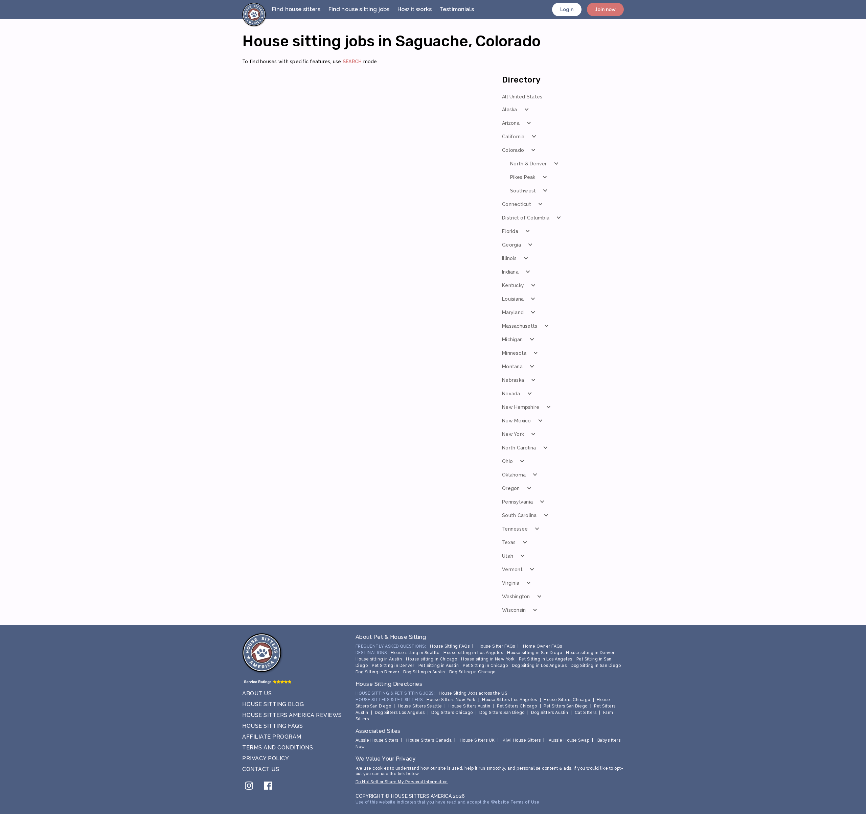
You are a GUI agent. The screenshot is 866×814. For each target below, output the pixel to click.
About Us (257, 693)
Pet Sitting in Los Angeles (545, 659)
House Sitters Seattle (420, 706)
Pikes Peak (522, 177)
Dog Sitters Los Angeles (400, 712)
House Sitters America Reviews (292, 715)
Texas (509, 542)
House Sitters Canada (429, 740)
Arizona (511, 123)
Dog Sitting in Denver (378, 672)
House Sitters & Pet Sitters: (390, 699)
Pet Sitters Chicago (517, 706)
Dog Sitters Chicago (452, 712)
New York (513, 434)
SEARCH (352, 61)
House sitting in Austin (379, 659)
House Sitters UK (477, 740)
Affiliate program (271, 737)
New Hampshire (520, 407)
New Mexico (516, 420)
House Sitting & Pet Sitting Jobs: (395, 693)
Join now (605, 9)
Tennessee (515, 529)
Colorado (513, 150)
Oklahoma (514, 475)
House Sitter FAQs (496, 646)
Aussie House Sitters (377, 740)
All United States (522, 96)
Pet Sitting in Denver (393, 665)
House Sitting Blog (273, 704)
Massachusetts (519, 326)
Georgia (511, 245)
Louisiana (513, 299)
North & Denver (528, 163)
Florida (510, 231)
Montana (512, 366)
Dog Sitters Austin (549, 712)
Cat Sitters (586, 712)
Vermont (512, 569)
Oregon (511, 488)
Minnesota (514, 353)
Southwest (523, 190)
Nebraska (513, 380)
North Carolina (519, 447)
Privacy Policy (265, 758)
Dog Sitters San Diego (502, 712)
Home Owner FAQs (542, 646)
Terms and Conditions (277, 747)
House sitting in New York (488, 659)
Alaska (509, 109)
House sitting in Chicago (431, 659)
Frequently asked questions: (391, 646)
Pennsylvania (517, 502)
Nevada (511, 393)
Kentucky (513, 285)
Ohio (507, 461)
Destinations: (372, 652)
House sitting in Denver (590, 652)
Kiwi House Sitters (522, 740)
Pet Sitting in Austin (438, 665)
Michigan (512, 339)
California (513, 136)
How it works (414, 9)
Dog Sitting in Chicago (472, 672)
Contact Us (260, 769)
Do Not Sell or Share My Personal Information (402, 782)
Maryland (513, 312)
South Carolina (519, 515)
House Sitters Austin (470, 706)
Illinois (509, 258)
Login (567, 9)
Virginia (510, 583)
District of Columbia (525, 217)
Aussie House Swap (569, 740)
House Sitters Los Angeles (509, 699)
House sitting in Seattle (415, 652)
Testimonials (457, 9)
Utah (507, 556)
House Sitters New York (451, 699)
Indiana (510, 272)
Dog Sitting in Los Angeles (539, 665)
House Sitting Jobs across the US (473, 693)
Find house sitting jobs (358, 9)
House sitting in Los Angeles (473, 652)
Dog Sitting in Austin (424, 672)
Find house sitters (296, 9)
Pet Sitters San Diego (566, 706)
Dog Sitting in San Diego (596, 665)
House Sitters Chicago (567, 699)
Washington (516, 596)
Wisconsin (514, 610)
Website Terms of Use (515, 802)
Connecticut (516, 204)
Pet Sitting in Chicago (485, 665)
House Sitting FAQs (272, 726)
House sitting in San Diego (534, 652)
